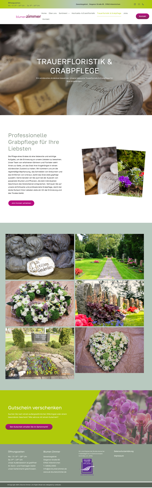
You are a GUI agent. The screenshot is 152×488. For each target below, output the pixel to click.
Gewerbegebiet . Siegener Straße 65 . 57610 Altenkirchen (98, 4)
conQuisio (57, 485)
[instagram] (135, 4)
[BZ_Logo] (28, 15)
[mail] (139, 4)
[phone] (143, 4)
